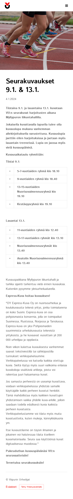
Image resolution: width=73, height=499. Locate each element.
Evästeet (11, 487)
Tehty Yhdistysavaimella (31, 487)
